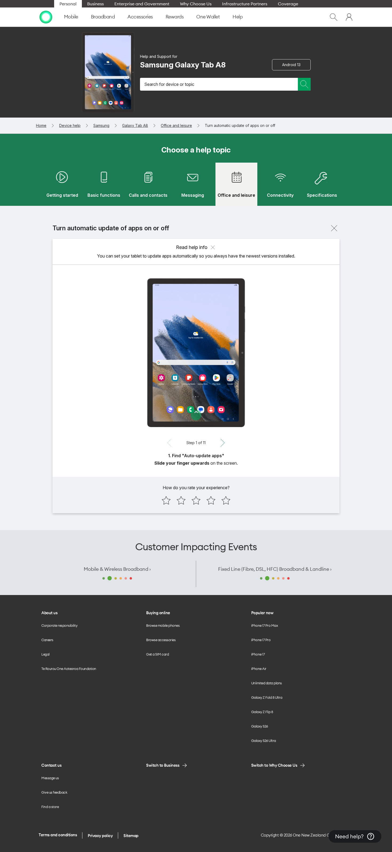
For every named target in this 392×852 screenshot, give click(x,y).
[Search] (304, 84)
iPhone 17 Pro (261, 640)
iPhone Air (258, 668)
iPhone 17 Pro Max (264, 625)
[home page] (46, 17)
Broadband (103, 17)
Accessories (140, 17)
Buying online (158, 612)
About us (49, 612)
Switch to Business (162, 765)
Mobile (71, 17)
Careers (47, 640)
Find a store (50, 807)
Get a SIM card (157, 654)
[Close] (334, 228)
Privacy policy (100, 835)
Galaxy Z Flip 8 (262, 712)
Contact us (51, 765)
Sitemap (130, 835)
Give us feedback (54, 792)
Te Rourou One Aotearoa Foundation (68, 668)
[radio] (166, 500)
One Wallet (208, 17)
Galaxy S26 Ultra (263, 740)
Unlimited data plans (266, 683)
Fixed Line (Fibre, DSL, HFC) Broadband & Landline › (274, 569)
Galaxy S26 (259, 726)
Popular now (262, 612)
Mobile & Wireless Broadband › (117, 569)
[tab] (62, 184)
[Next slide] (222, 442)
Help (237, 17)
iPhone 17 (258, 654)
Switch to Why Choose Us (274, 765)
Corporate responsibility (59, 625)
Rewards (175, 17)
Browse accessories (160, 640)
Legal (45, 654)
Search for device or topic (169, 84)
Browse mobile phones (162, 625)
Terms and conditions (58, 834)
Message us (50, 778)
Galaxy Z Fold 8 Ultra (266, 697)
